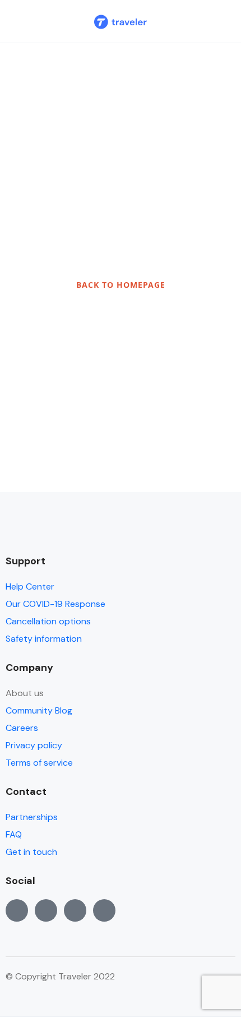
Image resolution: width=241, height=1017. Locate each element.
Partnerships (32, 817)
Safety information (44, 639)
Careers (22, 728)
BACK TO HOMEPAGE (120, 284)
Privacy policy (34, 745)
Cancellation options (48, 621)
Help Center (30, 586)
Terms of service (39, 762)
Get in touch (31, 852)
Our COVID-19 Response (55, 604)
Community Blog (39, 710)
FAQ (14, 834)
